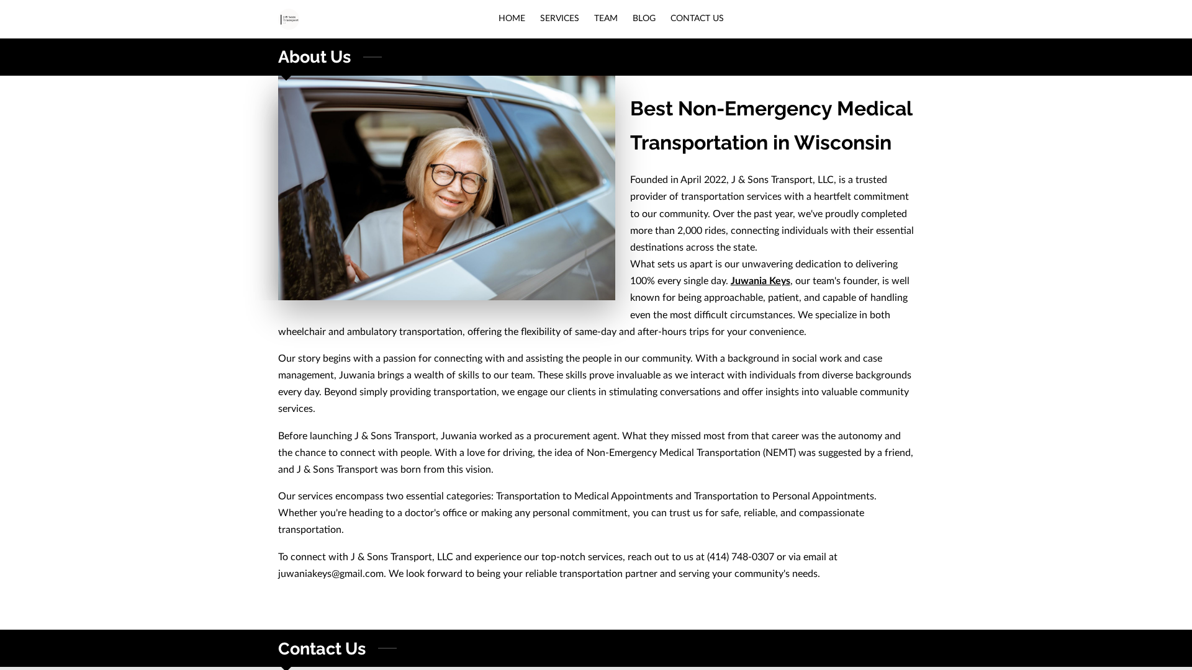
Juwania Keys (760, 281)
